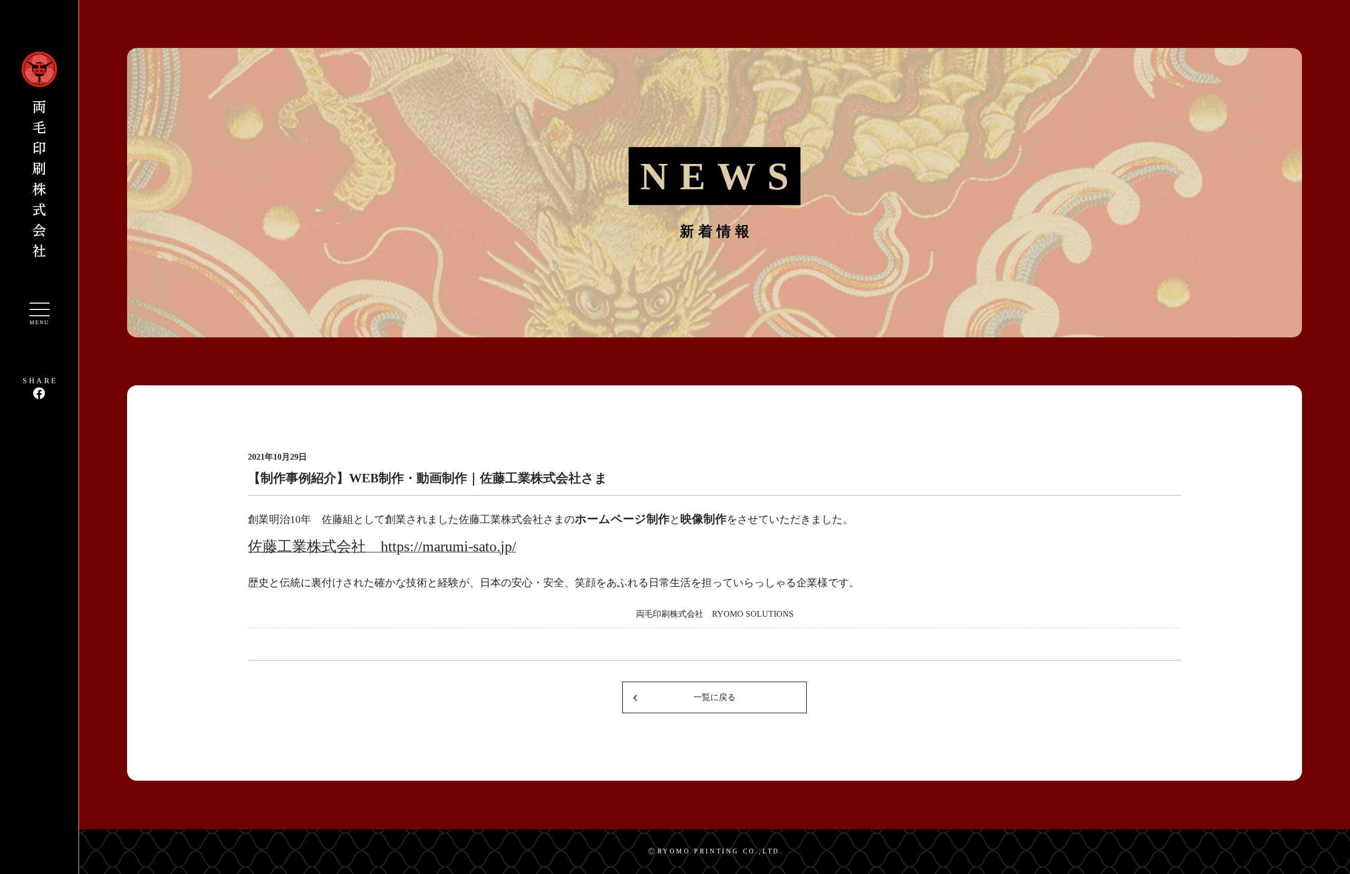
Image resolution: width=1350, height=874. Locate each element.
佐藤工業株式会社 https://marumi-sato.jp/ (382, 546)
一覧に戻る (714, 697)
